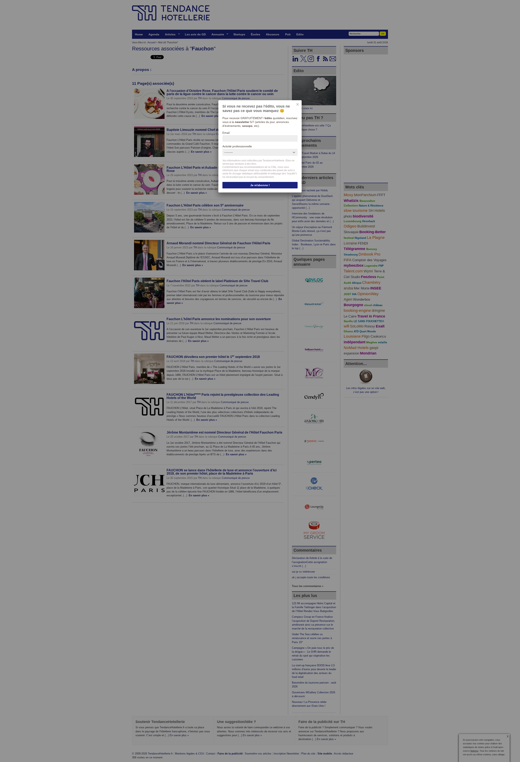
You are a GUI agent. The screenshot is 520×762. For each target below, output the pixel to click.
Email (226, 132)
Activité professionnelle (237, 146)
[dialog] (260, 146)
